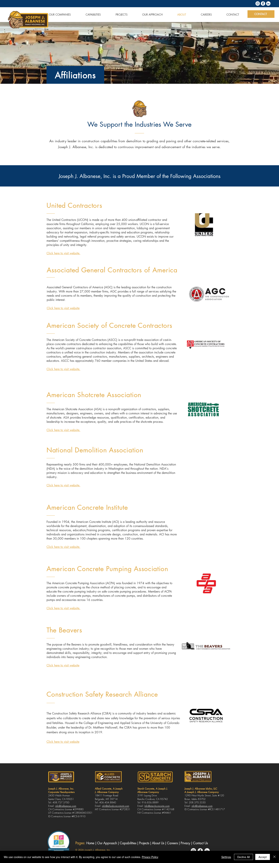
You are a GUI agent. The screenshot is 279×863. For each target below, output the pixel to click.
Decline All (243, 857)
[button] (55, 14)
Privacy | (187, 843)
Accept (263, 857)
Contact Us (200, 843)
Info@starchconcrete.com (156, 806)
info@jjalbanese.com (65, 806)
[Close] (274, 857)
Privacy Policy (150, 857)
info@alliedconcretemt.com (115, 806)
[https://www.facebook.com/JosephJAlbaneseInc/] (263, 3)
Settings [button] (226, 857)
